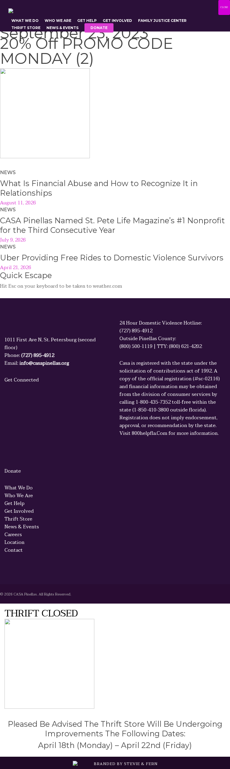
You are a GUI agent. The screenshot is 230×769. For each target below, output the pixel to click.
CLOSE (224, 7)
